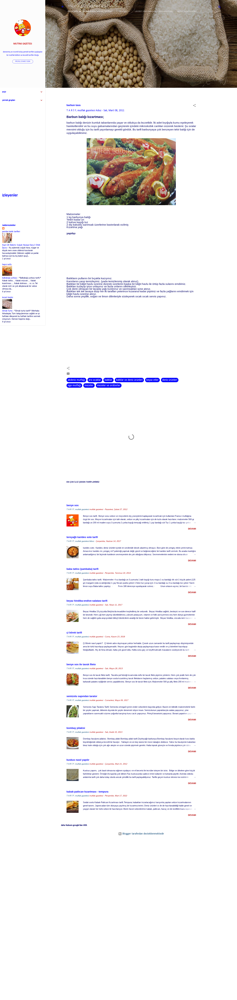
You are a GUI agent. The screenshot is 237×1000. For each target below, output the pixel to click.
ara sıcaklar (95, 380)
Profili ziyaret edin (22, 61)
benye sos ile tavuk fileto (81, 664)
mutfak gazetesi (88, 6)
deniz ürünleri (169, 380)
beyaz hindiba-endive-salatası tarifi (87, 600)
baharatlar (166, 11)
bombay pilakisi (76, 728)
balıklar (108, 380)
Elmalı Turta (7, 311)
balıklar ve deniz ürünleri (129, 380)
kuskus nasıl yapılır (78, 760)
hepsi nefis (7, 264)
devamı (192, 529)
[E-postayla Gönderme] (68, 374)
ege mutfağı (74, 385)
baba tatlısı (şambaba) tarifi (82, 569)
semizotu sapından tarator (82, 696)
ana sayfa (124, 11)
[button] (194, 106)
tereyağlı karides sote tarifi (82, 537)
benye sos (73, 505)
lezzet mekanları (144, 11)
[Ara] (219, 7)
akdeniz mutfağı (76, 380)
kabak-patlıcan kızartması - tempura (87, 791)
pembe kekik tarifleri (11, 232)
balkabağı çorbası (9, 278)
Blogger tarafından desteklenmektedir (143, 833)
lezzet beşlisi (7, 297)
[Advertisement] (212, 64)
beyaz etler (152, 380)
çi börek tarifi (74, 632)
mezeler (89, 385)
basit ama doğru (187, 11)
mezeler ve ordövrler (108, 385)
